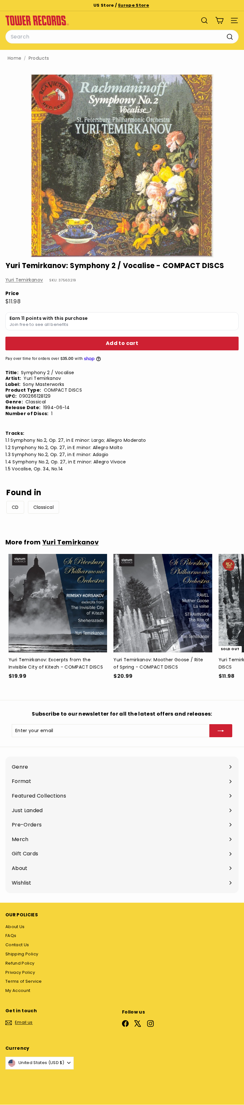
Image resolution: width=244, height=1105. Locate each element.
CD (15, 507)
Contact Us (17, 945)
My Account (17, 990)
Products (39, 58)
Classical (43, 507)
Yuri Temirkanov (24, 280)
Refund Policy (20, 963)
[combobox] (122, 37)
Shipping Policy (21, 954)
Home (14, 58)
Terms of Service (23, 981)
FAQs (10, 936)
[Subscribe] (220, 730)
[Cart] (219, 20)
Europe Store (133, 5)
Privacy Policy (20, 972)
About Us (15, 927)
